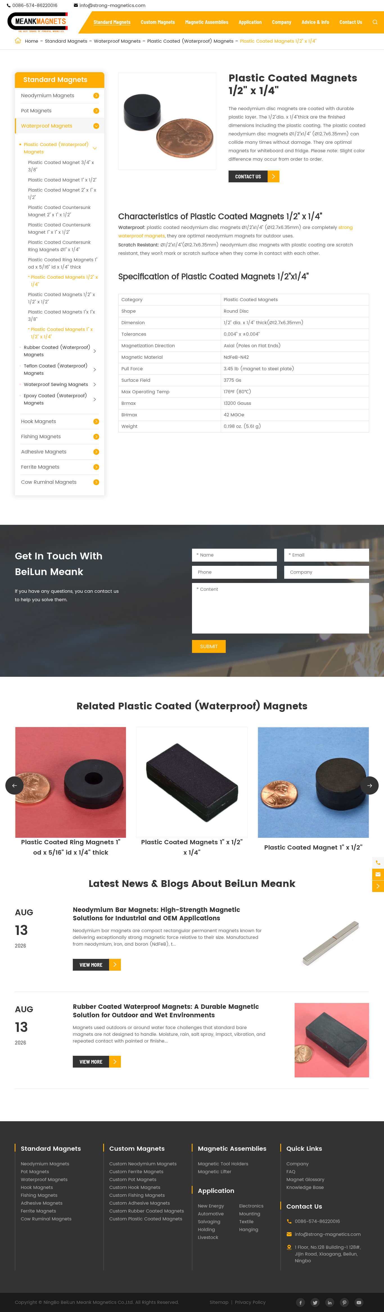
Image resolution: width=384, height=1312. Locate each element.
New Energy (211, 1206)
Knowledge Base (305, 1187)
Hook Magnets (38, 421)
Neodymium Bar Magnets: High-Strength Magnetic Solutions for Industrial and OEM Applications (156, 914)
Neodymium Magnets (47, 96)
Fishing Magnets (41, 437)
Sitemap (219, 1302)
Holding (206, 1229)
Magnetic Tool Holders (223, 1164)
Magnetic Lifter (214, 1171)
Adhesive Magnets (43, 452)
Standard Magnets (112, 22)
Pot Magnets (36, 111)
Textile (246, 1221)
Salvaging (209, 1221)
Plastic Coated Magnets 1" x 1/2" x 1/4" (70, 847)
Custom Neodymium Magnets (143, 1164)
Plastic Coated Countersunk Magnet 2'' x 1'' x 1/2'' (59, 211)
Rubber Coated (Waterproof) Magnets (57, 351)
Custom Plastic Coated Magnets (145, 1219)
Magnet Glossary (305, 1179)
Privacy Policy (250, 1302)
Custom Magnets (158, 22)
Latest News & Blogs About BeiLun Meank (192, 884)
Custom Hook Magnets (134, 1187)
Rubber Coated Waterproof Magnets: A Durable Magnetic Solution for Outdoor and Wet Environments (166, 1011)
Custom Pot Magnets (132, 1179)
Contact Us (351, 22)
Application (250, 22)
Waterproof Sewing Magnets (56, 384)
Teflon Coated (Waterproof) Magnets (56, 369)
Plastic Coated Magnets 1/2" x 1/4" (278, 41)
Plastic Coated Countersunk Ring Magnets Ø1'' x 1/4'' (59, 246)
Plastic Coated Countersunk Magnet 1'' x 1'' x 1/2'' (59, 228)
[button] (14, 785)
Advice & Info (315, 22)
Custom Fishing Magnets (137, 1195)
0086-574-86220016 (34, 5)
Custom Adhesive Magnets (139, 1203)
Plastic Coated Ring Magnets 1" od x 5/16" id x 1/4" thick (63, 263)
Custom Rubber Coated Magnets (146, 1211)
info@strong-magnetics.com (112, 5)
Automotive (211, 1214)
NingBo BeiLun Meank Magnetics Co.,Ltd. (89, 1302)
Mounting (249, 1214)
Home (31, 41)
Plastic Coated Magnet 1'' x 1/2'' (62, 180)
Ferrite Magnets (40, 467)
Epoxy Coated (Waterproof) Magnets (55, 399)
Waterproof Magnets (117, 41)
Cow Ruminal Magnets (48, 482)
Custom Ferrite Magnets (136, 1171)
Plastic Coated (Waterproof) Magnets (190, 41)
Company (281, 22)
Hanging (248, 1229)
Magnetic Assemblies (206, 22)
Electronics (251, 1206)
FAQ (290, 1171)
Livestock (208, 1237)
